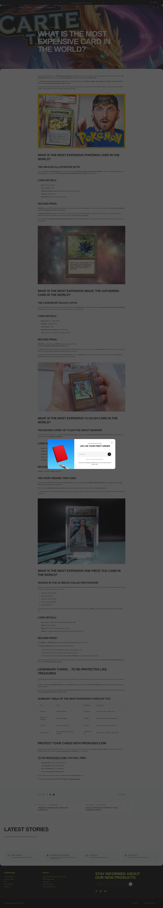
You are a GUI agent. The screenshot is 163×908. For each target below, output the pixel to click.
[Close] (112, 442)
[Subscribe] (109, 454)
